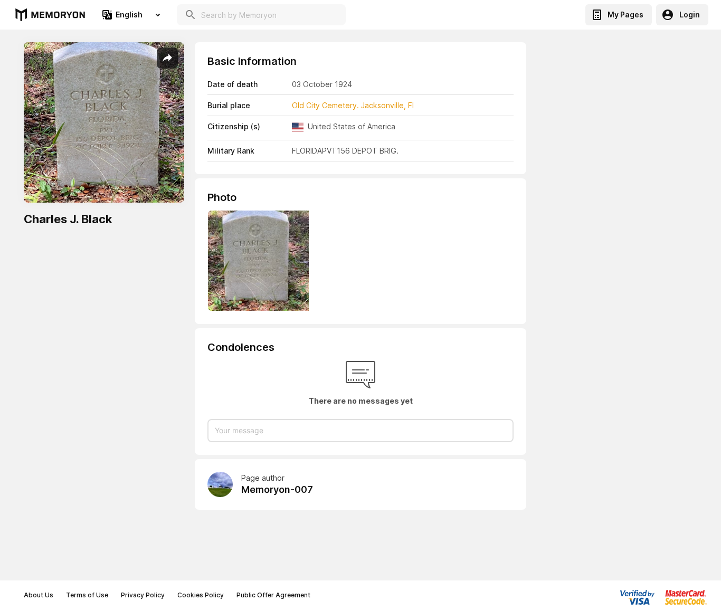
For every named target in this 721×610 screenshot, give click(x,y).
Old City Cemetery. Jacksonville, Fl (353, 105)
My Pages (625, 14)
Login (689, 14)
